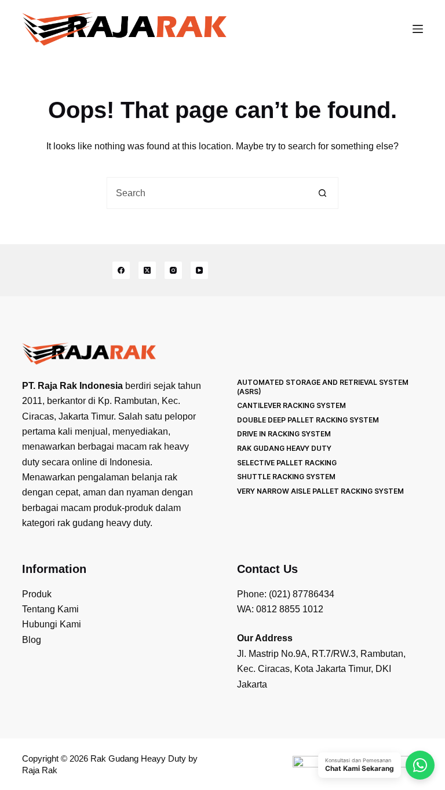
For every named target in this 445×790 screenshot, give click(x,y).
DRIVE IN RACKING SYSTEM (284, 433)
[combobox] (207, 193)
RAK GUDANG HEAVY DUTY (284, 448)
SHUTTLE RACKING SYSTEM (286, 476)
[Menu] (418, 29)
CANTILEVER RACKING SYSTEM (291, 405)
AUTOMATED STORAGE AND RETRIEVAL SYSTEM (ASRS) (322, 387)
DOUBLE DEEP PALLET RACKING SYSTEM (308, 420)
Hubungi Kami (51, 624)
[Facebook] (121, 270)
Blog (31, 640)
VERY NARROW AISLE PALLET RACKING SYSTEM (320, 491)
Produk (37, 594)
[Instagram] (173, 270)
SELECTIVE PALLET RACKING (287, 462)
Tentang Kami (50, 609)
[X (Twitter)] (147, 270)
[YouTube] (199, 270)
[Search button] (322, 193)
